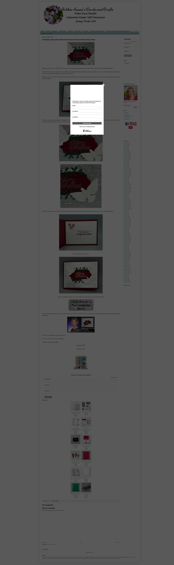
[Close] (103, 85)
